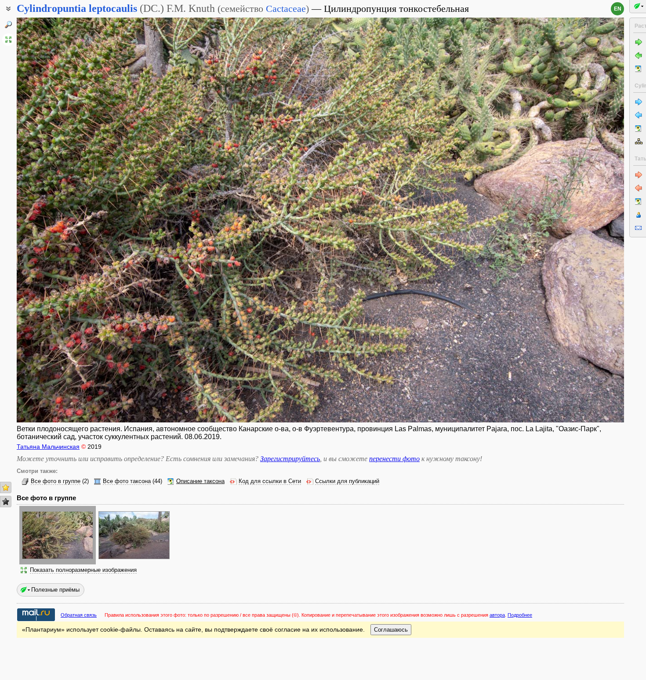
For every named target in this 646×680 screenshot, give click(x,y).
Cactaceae (286, 8)
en (617, 9)
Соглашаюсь (391, 629)
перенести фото (394, 458)
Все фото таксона (127, 481)
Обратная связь (79, 615)
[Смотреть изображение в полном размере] (8, 39)
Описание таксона (200, 481)
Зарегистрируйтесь (290, 458)
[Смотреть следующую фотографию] (561, 220)
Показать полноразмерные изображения (83, 570)
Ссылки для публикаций (347, 481)
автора (497, 615)
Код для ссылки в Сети (270, 481)
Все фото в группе (55, 481)
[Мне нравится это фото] (5, 487)
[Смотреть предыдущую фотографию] (79, 220)
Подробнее (520, 615)
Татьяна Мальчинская (48, 446)
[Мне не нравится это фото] (5, 501)
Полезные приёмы (55, 589)
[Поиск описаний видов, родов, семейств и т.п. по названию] (8, 24)
